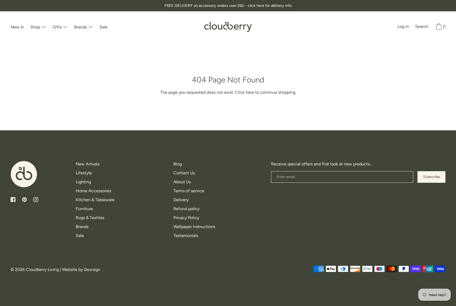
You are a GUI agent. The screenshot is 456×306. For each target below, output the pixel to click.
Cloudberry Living (42, 269)
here (250, 92)
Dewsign (92, 269)
